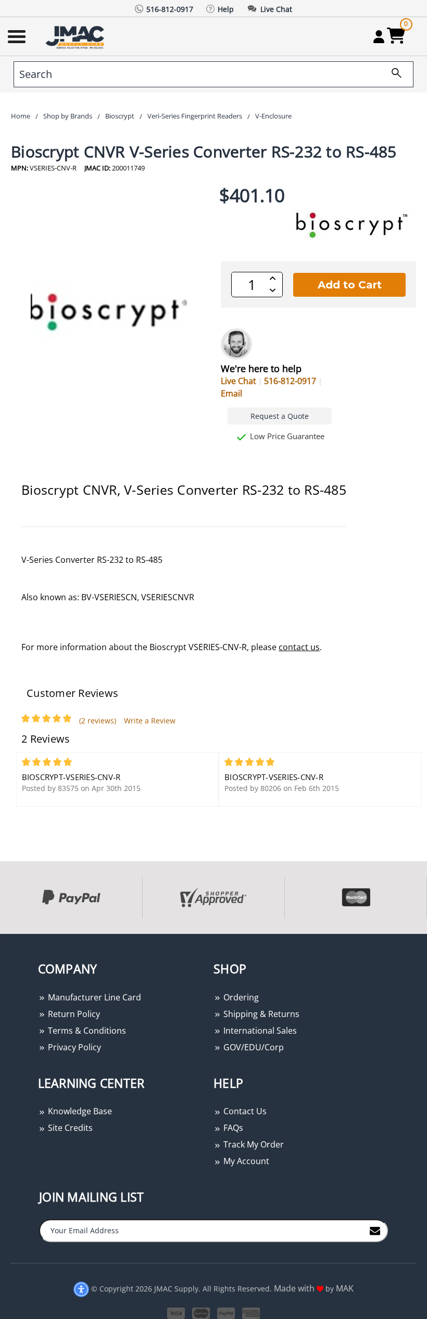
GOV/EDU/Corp (252, 1047)
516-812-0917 (290, 381)
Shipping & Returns (260, 1014)
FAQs (232, 1127)
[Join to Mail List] (375, 1230)
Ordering (240, 997)
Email (231, 393)
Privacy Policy (73, 1047)
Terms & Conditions (86, 1030)
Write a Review (149, 721)
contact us (299, 647)
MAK (345, 1288)
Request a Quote (279, 416)
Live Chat (238, 381)
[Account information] (378, 36)
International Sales (259, 1030)
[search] (392, 74)
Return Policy (73, 1014)
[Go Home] (76, 36)
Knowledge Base (79, 1111)
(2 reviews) (97, 721)
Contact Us (244, 1111)
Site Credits (69, 1127)
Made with (295, 1288)
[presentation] (1, 939)
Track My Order (252, 1144)
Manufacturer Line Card (93, 997)
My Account (245, 1161)
